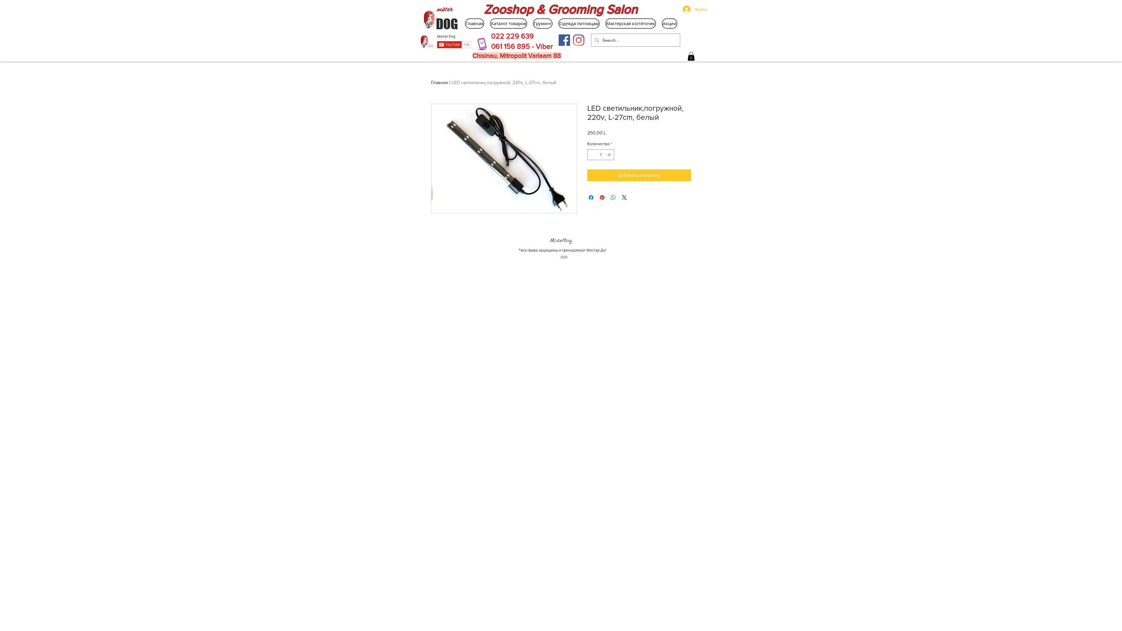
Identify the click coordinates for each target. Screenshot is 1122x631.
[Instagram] (578, 40)
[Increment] (609, 155)
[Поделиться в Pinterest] (602, 197)
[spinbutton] (600, 155)
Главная (439, 82)
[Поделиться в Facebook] (591, 197)
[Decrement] (591, 155)
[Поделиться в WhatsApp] (613, 197)
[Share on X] (624, 197)
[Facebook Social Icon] (564, 40)
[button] (691, 56)
